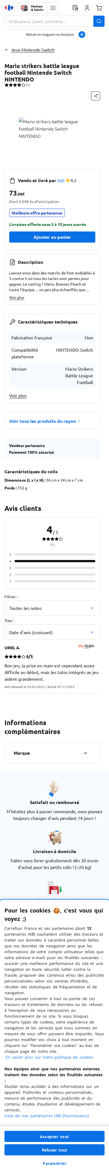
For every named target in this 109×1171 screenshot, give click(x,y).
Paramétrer (54, 1163)
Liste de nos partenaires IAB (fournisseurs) (46, 1115)
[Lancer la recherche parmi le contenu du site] (99, 21)
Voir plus (16, 297)
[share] (95, 95)
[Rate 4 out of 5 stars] (19, 85)
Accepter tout (54, 1136)
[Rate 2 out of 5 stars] (11, 85)
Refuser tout (54, 1150)
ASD (61, 180)
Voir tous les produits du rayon (42, 421)
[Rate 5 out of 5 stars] (23, 85)
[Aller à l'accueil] (9, 7)
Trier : (9, 620)
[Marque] (85, 753)
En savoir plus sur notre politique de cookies (49, 1057)
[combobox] (54, 21)
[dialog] (54, 1035)
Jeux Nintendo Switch (32, 49)
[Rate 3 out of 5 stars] (15, 85)
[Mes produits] (75, 7)
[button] (53, 7)
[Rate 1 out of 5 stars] (6, 85)
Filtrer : (10, 596)
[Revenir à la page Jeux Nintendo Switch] (6, 49)
